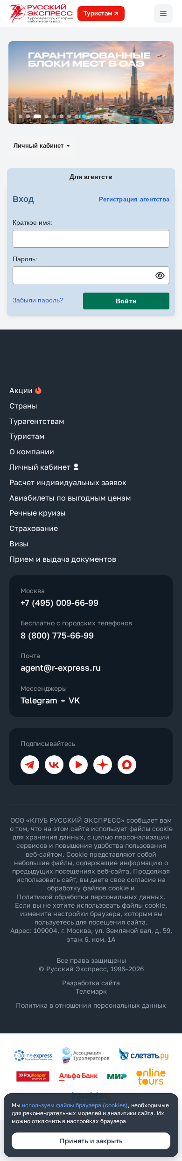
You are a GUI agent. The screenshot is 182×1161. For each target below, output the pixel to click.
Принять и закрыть (91, 1141)
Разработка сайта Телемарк (91, 987)
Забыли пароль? (38, 300)
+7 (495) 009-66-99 (59, 602)
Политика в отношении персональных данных (91, 1005)
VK (74, 700)
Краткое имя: (33, 222)
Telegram (39, 700)
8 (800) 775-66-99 (57, 635)
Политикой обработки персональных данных (90, 897)
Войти (126, 301)
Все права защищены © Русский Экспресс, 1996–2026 (91, 964)
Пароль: (25, 259)
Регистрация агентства (134, 199)
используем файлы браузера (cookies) (75, 1105)
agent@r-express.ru (61, 667)
